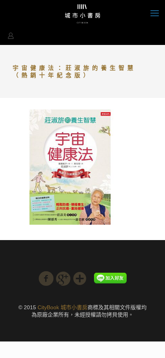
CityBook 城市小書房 (62, 307)
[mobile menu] (154, 13)
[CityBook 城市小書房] (82, 13)
